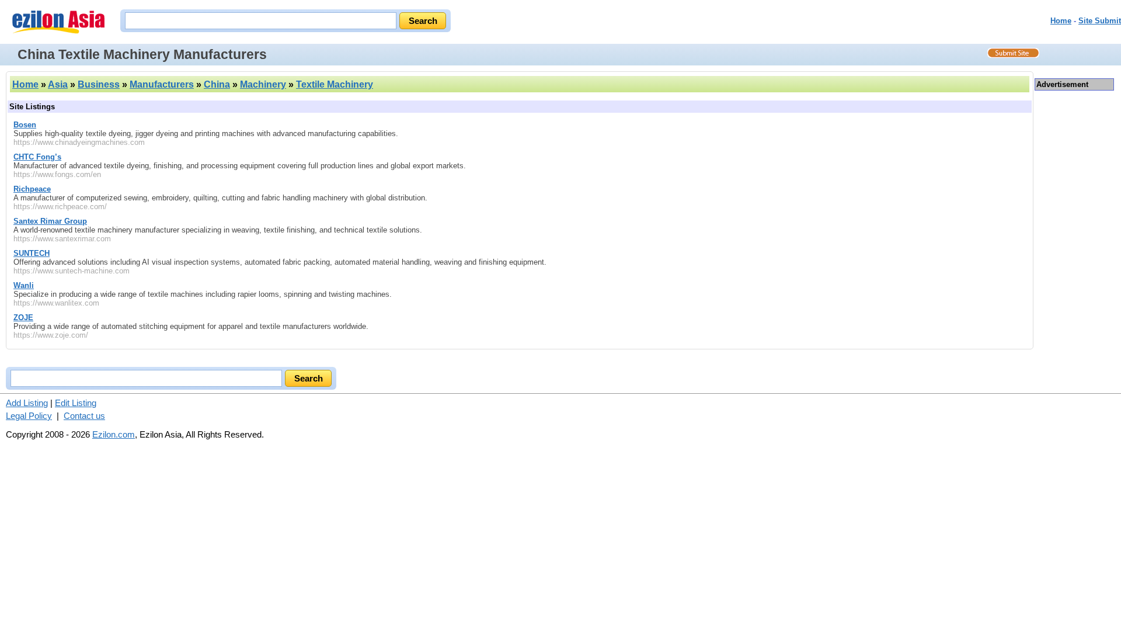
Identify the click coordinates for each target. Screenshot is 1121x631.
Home (1060, 20)
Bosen (24, 124)
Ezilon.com (113, 434)
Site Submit (1099, 20)
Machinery (263, 84)
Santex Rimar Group (50, 221)
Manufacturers (162, 84)
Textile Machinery (334, 84)
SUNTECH (31, 253)
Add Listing (27, 403)
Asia (58, 84)
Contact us (84, 416)
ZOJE (23, 317)
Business (99, 84)
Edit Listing (75, 403)
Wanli (23, 285)
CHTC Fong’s (37, 156)
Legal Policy (29, 416)
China (217, 84)
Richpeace (32, 189)
